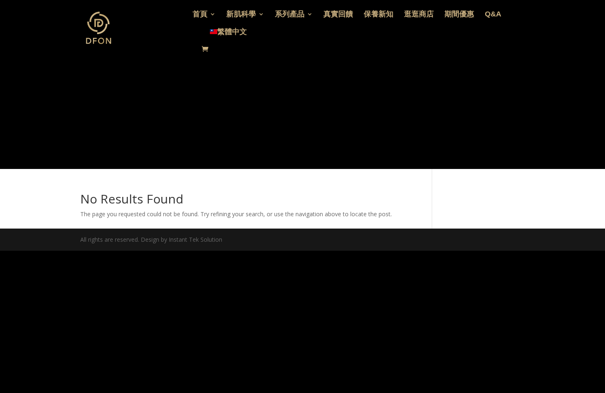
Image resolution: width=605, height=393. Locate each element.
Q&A (493, 14)
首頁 (200, 14)
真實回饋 (338, 14)
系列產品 (290, 14)
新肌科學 (241, 14)
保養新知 (378, 14)
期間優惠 (459, 14)
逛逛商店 (419, 14)
